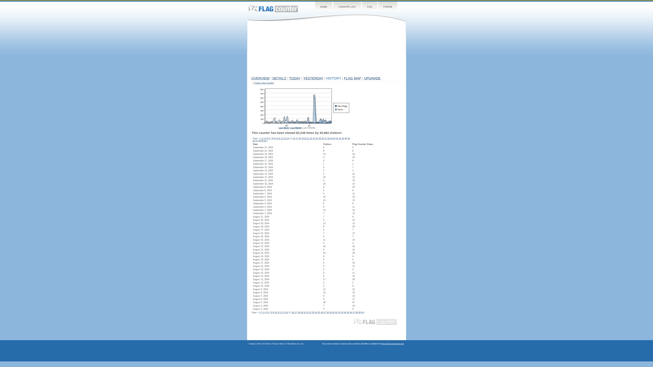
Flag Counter (273, 8)
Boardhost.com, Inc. (296, 344)
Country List (347, 6)
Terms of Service (264, 344)
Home (323, 6)
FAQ (369, 6)
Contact (252, 344)
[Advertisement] (326, 49)
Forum (387, 6)
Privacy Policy (278, 344)
